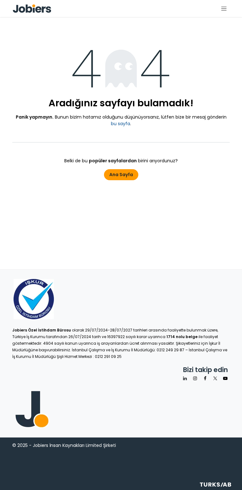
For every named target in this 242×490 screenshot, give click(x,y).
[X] (215, 378)
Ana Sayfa (121, 174)
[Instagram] (195, 378)
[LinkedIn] (185, 378)
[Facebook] (205, 378)
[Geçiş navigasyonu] (224, 8)
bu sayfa (120, 123)
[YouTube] (225, 378)
